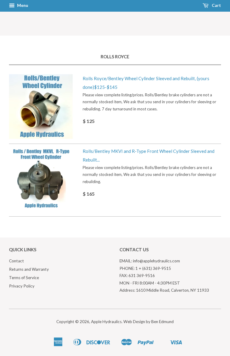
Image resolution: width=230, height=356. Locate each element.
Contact (16, 260)
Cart (216, 5)
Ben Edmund (162, 321)
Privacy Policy (21, 286)
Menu (22, 5)
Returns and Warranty (29, 269)
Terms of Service (24, 277)
